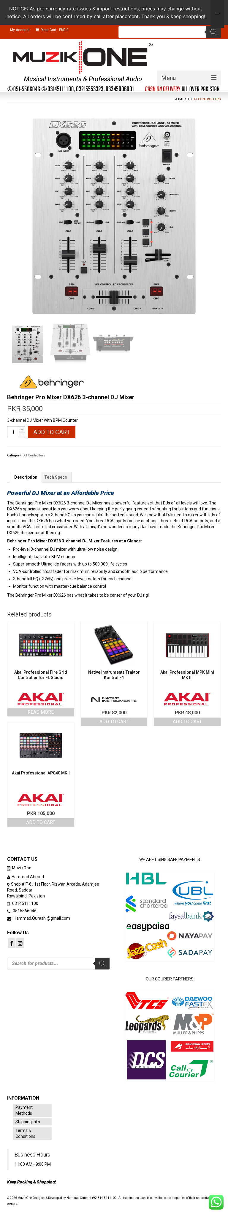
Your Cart (54, 30)
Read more (41, 712)
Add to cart (51, 432)
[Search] (213, 32)
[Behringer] (51, 382)
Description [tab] (25, 477)
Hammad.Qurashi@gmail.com (41, 918)
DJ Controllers (207, 99)
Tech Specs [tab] (55, 477)
